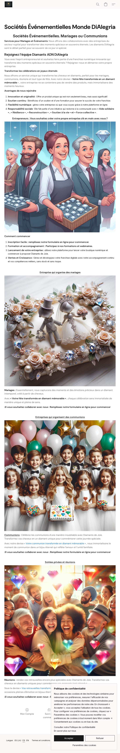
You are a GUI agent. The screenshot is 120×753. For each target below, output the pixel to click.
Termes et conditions (41, 740)
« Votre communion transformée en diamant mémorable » (55, 543)
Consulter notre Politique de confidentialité (74, 727)
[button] (8, 4)
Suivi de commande (49, 715)
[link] (84, 744)
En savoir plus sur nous (65, 731)
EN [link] (27, 740)
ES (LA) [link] (18, 740)
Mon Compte (27, 713)
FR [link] (24, 740)
